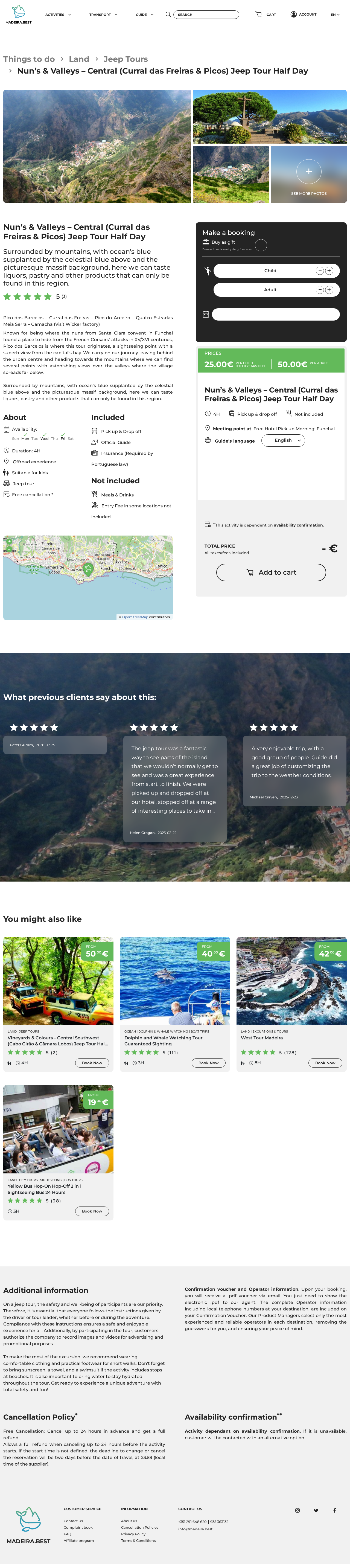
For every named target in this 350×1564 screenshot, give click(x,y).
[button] (69, 14)
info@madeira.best (195, 1529)
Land (79, 59)
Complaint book (78, 1527)
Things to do (29, 59)
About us (129, 1521)
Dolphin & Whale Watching (163, 1031)
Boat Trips (200, 1031)
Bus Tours (73, 1180)
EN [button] (333, 15)
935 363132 (219, 1522)
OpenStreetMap (135, 617)
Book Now (92, 1063)
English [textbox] (283, 440)
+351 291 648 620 (192, 1522)
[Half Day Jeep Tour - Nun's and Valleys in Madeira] (97, 146)
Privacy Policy (133, 1534)
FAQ (67, 1534)
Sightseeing (51, 1180)
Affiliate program (79, 1541)
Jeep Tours (126, 59)
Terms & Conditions (138, 1541)
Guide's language (234, 441)
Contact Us (73, 1521)
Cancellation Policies (139, 1527)
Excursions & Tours (270, 1031)
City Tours (28, 1180)
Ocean (130, 1031)
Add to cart (277, 572)
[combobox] (283, 440)
